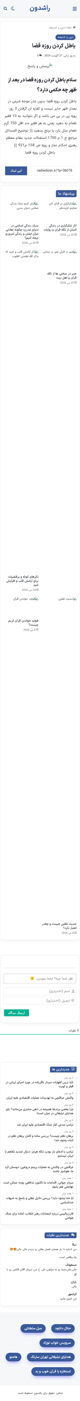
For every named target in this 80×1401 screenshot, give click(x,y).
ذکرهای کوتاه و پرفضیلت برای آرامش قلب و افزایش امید (22, 581)
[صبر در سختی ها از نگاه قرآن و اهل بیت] (59, 260)
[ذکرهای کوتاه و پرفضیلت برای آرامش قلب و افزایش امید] (20, 411)
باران (74, 1282)
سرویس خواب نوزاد (57, 1342)
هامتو (13, 1357)
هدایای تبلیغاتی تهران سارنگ (51, 1357)
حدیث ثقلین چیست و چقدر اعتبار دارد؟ (59, 926)
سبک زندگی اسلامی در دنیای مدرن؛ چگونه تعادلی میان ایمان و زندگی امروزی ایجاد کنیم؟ (21, 231)
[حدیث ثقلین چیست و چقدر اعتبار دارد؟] (59, 758)
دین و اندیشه (57, 28)
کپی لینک (16, 171)
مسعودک (71, 1265)
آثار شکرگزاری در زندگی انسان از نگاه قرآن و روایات (60, 227)
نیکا (74, 1245)
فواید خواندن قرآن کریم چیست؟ (23, 623)
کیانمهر (72, 1294)
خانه (70, 28)
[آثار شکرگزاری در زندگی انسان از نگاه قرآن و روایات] (59, 211)
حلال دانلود (63, 1328)
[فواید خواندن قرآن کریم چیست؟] (20, 607)
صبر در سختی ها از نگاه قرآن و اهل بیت (62, 276)
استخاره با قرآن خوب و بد (53, 1371)
